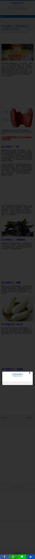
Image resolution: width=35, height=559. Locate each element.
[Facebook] (4, 557)
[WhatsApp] (13, 557)
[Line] (22, 557)
